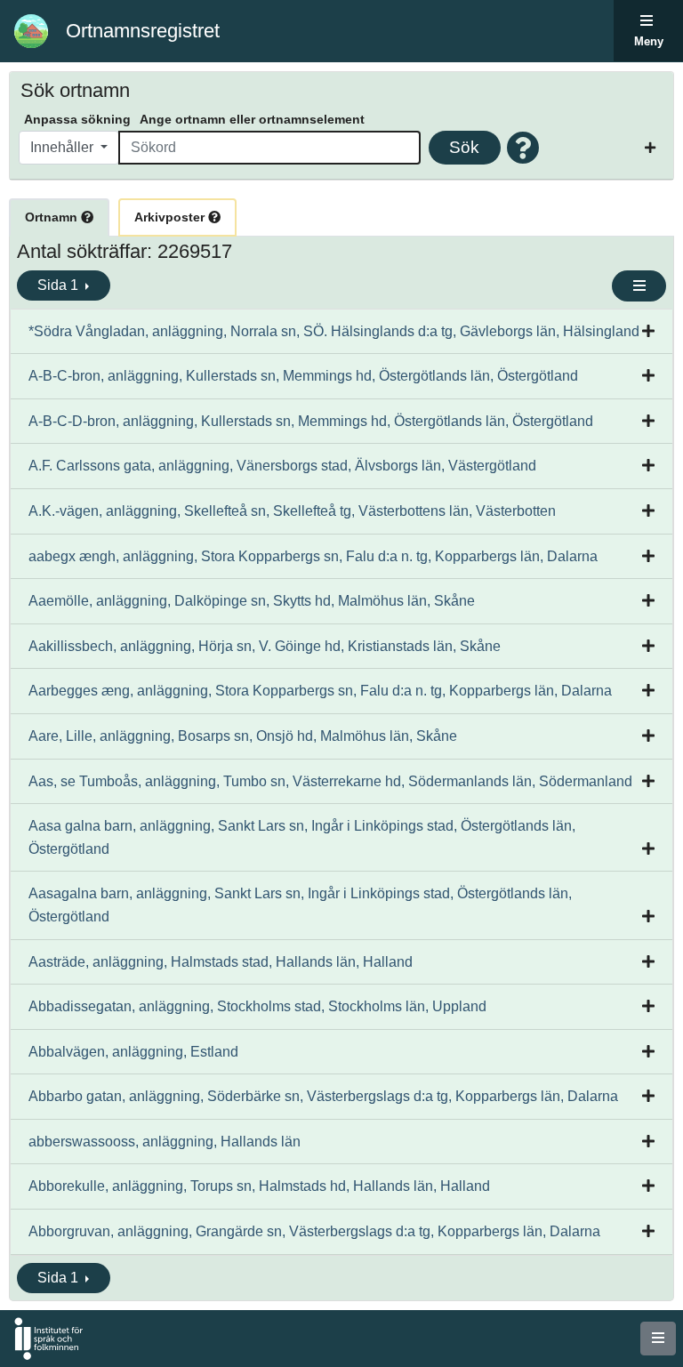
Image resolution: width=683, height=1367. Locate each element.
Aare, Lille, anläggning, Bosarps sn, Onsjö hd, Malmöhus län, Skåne (242, 736)
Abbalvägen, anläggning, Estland (133, 1051)
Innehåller (63, 147)
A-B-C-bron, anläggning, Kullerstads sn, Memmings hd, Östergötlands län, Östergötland (303, 375)
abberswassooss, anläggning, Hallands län (164, 1141)
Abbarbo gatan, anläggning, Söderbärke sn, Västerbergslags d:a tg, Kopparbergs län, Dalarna (323, 1096)
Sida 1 (59, 285)
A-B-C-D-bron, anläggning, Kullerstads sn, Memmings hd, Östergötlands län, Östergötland (310, 421)
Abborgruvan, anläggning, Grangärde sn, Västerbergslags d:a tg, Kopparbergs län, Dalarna (314, 1231)
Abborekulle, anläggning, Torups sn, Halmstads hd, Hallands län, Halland (259, 1186)
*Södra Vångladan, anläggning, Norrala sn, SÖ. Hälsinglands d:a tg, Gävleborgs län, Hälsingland (333, 331)
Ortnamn (53, 217)
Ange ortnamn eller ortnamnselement (252, 119)
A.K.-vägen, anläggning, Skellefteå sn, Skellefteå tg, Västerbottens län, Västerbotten (292, 511)
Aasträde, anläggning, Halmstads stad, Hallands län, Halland (220, 961)
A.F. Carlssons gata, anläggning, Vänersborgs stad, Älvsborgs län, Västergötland (282, 465)
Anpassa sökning (77, 119)
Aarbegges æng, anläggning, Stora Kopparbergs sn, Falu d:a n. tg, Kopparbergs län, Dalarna (320, 690)
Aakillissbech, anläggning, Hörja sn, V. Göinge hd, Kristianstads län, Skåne (264, 646)
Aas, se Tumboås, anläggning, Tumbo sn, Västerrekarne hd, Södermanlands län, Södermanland (330, 781)
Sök (464, 147)
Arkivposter (171, 217)
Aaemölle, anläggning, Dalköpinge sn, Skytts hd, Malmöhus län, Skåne (251, 600)
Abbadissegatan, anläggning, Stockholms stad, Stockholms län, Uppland (257, 1006)
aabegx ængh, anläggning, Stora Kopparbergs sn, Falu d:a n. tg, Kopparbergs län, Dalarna (313, 556)
